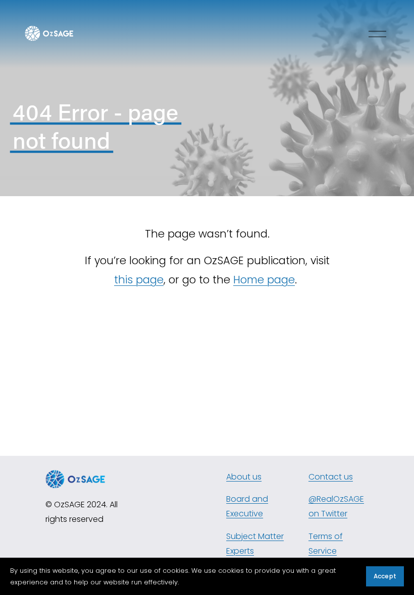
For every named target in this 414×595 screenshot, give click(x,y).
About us (244, 477)
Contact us (330, 477)
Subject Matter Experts (255, 543)
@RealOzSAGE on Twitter (336, 506)
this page (139, 279)
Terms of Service (325, 543)
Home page (264, 279)
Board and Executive (247, 506)
